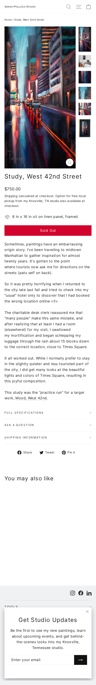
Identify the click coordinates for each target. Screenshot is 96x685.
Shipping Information (25, 437)
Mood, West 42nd (31, 398)
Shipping (10, 196)
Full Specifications (24, 412)
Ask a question (19, 425)
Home (8, 19)
